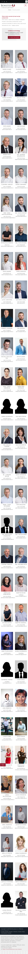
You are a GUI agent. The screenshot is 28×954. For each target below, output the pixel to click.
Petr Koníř (7, 126)
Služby (6, 931)
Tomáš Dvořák (7, 97)
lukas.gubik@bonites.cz (7, 739)
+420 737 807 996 (7, 710)
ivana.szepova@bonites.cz (21, 274)
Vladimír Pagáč (21, 69)
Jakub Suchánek (21, 824)
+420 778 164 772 (21, 476)
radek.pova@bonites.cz (7, 158)
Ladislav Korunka (7, 881)
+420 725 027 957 (21, 390)
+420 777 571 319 (7, 360)
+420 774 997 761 (21, 797)
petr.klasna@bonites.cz (21, 360)
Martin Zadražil (21, 622)
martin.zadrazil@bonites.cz (21, 626)
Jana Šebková (7, 708)
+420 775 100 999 (21, 301)
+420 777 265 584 (7, 186)
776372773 (7, 244)
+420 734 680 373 (7, 478)
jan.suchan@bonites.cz (21, 129)
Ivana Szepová (21, 271)
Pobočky (16, 931)
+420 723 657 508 (7, 301)
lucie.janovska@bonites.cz (7, 303)
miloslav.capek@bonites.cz (21, 915)
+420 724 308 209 (21, 536)
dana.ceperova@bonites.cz (21, 478)
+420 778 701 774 (21, 447)
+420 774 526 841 (7, 99)
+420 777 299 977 (7, 330)
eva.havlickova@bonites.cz (21, 419)
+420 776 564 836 (21, 244)
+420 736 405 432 (21, 418)
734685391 (21, 594)
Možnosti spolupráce (14, 37)
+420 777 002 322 (21, 358)
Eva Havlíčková (21, 416)
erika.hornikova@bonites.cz (21, 885)
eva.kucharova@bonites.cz (21, 448)
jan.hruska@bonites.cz (21, 331)
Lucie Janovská (7, 299)
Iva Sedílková (21, 708)
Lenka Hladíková (7, 416)
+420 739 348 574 (7, 826)
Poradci (11, 931)
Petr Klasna (21, 356)
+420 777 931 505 (7, 883)
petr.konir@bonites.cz (7, 129)
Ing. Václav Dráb (21, 534)
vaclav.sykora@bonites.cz (7, 449)
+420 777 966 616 (21, 128)
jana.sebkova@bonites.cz (7, 711)
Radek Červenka (21, 184)
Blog (23, 931)
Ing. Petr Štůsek (21, 242)
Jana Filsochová (7, 651)
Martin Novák (21, 592)
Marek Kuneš (7, 69)
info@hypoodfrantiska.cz (21, 391)
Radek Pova (7, 154)
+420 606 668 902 (21, 768)
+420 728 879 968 (21, 215)
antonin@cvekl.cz (21, 303)
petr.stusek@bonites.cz (21, 246)
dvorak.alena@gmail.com (21, 654)
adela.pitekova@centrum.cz (7, 856)
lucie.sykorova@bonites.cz (21, 798)
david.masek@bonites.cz (7, 274)
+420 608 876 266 (7, 448)
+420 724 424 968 (7, 624)
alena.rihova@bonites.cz (7, 913)
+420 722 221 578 (7, 566)
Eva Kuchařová (21, 444)
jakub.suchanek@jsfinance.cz (21, 828)
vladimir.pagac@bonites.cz (21, 72)
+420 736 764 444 (21, 913)
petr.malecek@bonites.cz (21, 508)
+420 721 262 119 (21, 566)
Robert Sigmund (7, 328)
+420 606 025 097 (7, 418)
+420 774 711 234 (7, 216)
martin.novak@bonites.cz (21, 596)
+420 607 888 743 (7, 798)
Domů (9, 9)
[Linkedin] (6, 2)
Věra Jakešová (7, 824)
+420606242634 (7, 653)
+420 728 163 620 (21, 71)
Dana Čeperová (21, 474)
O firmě (2, 931)
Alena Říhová (7, 910)
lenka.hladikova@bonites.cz (7, 419)
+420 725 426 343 (7, 767)
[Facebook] (2, 2)
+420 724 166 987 (21, 710)
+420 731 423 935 (7, 738)
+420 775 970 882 (21, 624)
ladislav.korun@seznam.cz (7, 885)
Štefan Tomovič (7, 564)
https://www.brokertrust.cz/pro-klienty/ (12, 949)
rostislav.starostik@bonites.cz (7, 539)
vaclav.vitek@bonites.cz (21, 101)
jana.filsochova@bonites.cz (7, 654)
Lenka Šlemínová (21, 853)
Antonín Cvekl (21, 299)
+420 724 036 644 (7, 596)
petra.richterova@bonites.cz (7, 246)
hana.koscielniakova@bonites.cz (8, 217)
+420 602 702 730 (7, 912)
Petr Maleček (21, 504)
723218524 (7, 681)
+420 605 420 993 (21, 273)
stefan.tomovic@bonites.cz (7, 567)
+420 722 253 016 (7, 71)
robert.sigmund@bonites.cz (7, 331)
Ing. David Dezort (21, 213)
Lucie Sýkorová (21, 794)
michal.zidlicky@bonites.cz (7, 361)
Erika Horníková (21, 881)
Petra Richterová (7, 242)
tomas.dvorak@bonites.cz (7, 101)
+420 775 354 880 (7, 855)
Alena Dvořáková (21, 651)
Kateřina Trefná (7, 679)
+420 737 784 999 (21, 855)
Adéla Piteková (7, 853)
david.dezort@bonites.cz (21, 216)
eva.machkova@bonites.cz (7, 626)
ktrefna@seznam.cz (7, 683)
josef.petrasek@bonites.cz (7, 509)
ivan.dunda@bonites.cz (21, 683)
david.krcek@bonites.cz (21, 739)
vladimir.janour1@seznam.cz (7, 187)
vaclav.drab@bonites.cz (21, 537)
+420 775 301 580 (21, 883)
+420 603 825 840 (7, 156)
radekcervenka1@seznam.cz (21, 187)
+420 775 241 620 (21, 681)
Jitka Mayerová (7, 765)
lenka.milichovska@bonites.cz (7, 799)
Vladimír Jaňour (7, 184)
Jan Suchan (21, 126)
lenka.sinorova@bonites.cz (7, 391)
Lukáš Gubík (7, 736)
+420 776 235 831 (21, 99)
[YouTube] (4, 2)
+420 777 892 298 (7, 390)
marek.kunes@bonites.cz (7, 72)
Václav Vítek (21, 97)
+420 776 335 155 (7, 508)
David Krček (21, 736)
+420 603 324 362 (21, 186)
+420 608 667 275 (7, 273)
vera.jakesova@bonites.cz (7, 828)
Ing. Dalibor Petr (21, 564)
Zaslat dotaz (2, 765)
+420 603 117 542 (21, 826)
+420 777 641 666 (21, 506)
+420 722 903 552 (21, 330)
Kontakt (9, 933)
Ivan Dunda (21, 679)
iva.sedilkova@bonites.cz (21, 711)
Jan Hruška (21, 328)
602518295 (21, 653)
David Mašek (7, 271)
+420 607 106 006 (7, 128)
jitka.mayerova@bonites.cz (7, 768)
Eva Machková (7, 622)
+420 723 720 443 (21, 158)
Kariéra (20, 931)
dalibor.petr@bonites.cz (21, 567)
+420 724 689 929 (7, 538)
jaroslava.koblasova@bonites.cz (8, 597)
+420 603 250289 (21, 738)
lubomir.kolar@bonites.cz (7, 479)
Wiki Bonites (4, 933)
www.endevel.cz (5, 930)
